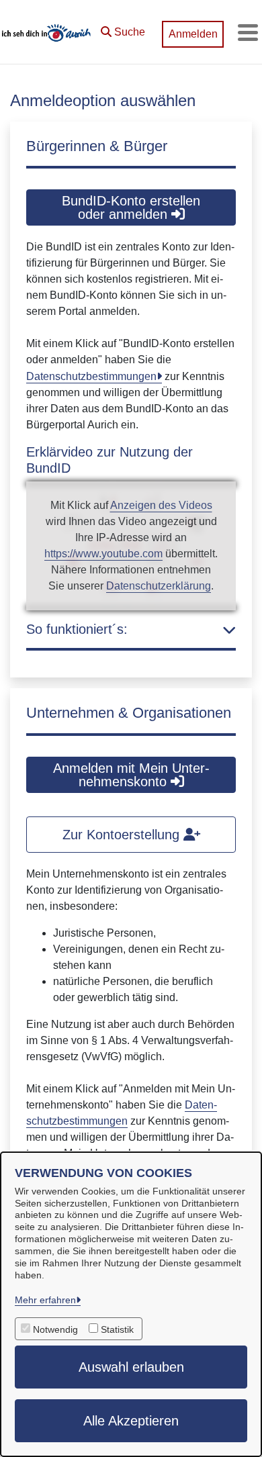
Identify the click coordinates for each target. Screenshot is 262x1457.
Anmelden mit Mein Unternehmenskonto (131, 775)
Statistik (117, 1329)
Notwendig (55, 1329)
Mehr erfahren (45, 1300)
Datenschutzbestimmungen (91, 376)
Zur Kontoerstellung (122, 834)
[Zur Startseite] (47, 32)
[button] (123, 29)
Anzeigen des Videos (161, 505)
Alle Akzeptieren (131, 1420)
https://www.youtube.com (103, 553)
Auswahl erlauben (131, 1367)
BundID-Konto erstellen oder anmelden (131, 207)
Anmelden (193, 34)
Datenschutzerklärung (158, 586)
